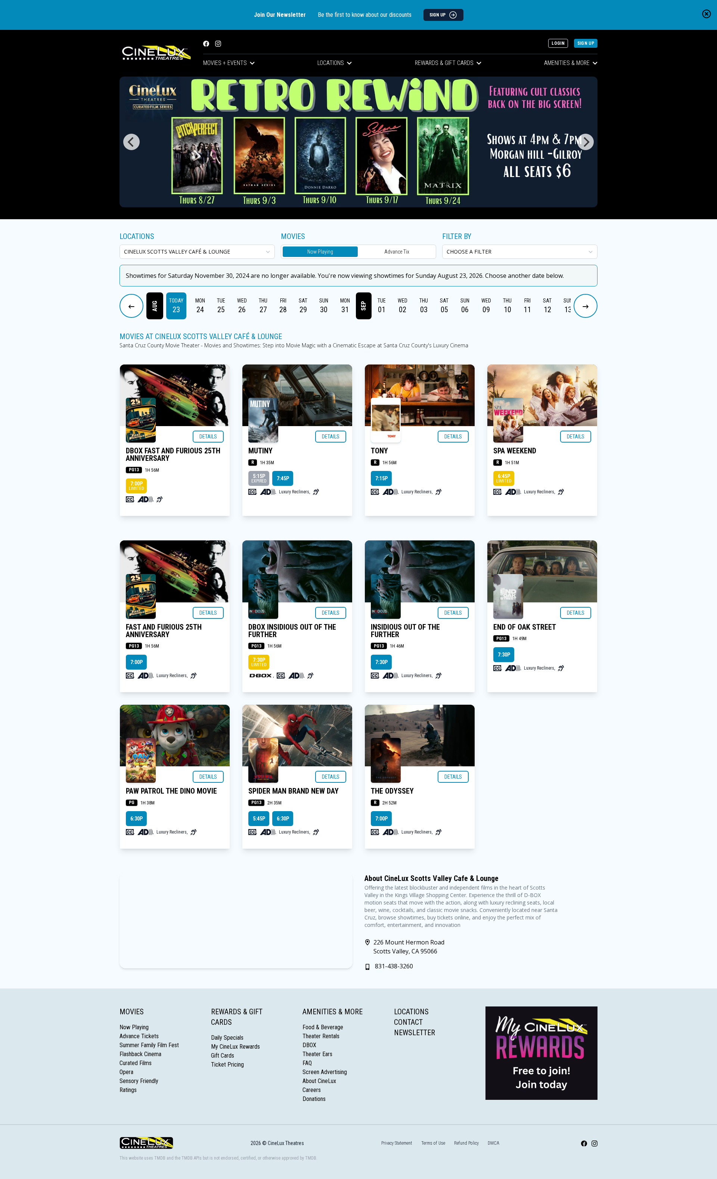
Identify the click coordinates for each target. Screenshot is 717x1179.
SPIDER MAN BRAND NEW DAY (293, 790)
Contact (408, 1022)
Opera (126, 1072)
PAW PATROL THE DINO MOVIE (171, 790)
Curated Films (136, 1063)
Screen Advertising (324, 1072)
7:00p (136, 486)
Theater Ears (317, 1054)
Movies (132, 1011)
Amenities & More (567, 62)
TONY (379, 450)
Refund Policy (466, 1143)
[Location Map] (236, 920)
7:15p (381, 478)
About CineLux (319, 1081)
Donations (314, 1098)
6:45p (504, 478)
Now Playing (320, 252)
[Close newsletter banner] (706, 13)
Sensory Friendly (139, 1081)
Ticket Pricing (227, 1064)
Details (208, 437)
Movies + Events (225, 62)
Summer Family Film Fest (149, 1045)
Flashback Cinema (140, 1054)
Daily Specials (227, 1037)
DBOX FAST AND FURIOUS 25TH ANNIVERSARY (173, 454)
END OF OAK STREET (524, 627)
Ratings (128, 1089)
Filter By (456, 236)
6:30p (136, 819)
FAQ (307, 1063)
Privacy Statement (396, 1143)
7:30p (259, 662)
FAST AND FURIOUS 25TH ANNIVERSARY (164, 631)
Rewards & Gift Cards (444, 62)
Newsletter (414, 1032)
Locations (330, 62)
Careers (311, 1089)
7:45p (283, 478)
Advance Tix (396, 252)
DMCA (493, 1143)
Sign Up (585, 43)
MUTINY (260, 450)
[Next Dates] (586, 306)
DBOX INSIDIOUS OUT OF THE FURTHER (292, 631)
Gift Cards (222, 1055)
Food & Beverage (322, 1027)
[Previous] (131, 142)
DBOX (309, 1045)
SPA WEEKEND (514, 450)
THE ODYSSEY (392, 790)
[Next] (585, 142)
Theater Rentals (320, 1036)
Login (558, 43)
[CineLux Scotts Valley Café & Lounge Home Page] (155, 53)
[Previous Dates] (131, 306)
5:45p (259, 819)
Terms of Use (433, 1143)
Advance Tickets (139, 1036)
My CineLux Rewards (235, 1046)
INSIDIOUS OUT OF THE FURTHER (405, 631)
